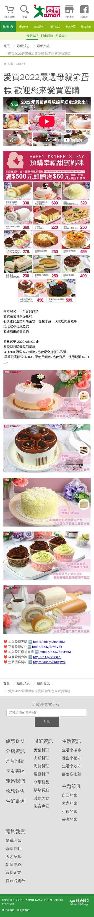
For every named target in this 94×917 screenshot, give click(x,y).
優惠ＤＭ (15, 741)
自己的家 (69, 795)
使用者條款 (8, 910)
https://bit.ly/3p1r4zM (55, 652)
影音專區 (41, 806)
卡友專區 (70, 26)
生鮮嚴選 (15, 801)
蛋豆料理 (41, 774)
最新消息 (8, 26)
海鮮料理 (41, 766)
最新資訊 (32, 36)
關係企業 (13, 872)
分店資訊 (15, 751)
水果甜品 (41, 782)
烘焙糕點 (41, 790)
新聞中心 (13, 864)
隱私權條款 (23, 910)
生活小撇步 (71, 750)
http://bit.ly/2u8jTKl (47, 657)
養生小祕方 (71, 758)
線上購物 (39, 26)
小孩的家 (69, 811)
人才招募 (13, 856)
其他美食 (41, 798)
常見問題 (15, 761)
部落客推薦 (71, 774)
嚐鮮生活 (55, 26)
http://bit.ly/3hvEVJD (47, 647)
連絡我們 (15, 781)
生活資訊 (71, 741)
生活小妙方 (71, 766)
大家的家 (69, 803)
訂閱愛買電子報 (46, 704)
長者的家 (69, 819)
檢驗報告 (15, 791)
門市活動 (47, 36)
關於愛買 (15, 832)
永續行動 (13, 848)
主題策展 (71, 786)
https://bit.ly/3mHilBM (49, 642)
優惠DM (23, 26)
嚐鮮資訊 (43, 741)
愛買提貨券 (15, 880)
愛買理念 (13, 840)
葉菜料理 (41, 750)
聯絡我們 (86, 26)
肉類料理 (41, 758)
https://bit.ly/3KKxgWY (49, 662)
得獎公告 (62, 36)
